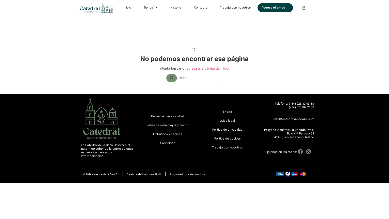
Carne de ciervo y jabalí (167, 116)
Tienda (148, 7)
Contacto (200, 7)
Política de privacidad (227, 129)
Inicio (127, 7)
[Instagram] (308, 151)
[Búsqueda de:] (194, 78)
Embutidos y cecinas (167, 134)
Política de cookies (227, 138)
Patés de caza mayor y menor (168, 125)
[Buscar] (171, 78)
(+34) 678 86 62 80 (301, 107)
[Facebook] (300, 151)
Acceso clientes (273, 7)
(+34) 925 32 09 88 (301, 103)
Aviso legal (227, 120)
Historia (176, 7)
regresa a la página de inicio (207, 68)
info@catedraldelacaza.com (294, 119)
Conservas (167, 143)
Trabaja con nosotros (235, 7)
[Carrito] (304, 7)
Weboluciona (197, 174)
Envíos (227, 112)
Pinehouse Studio (151, 174)
